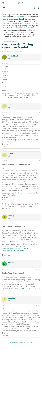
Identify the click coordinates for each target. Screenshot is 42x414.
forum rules (19, 17)
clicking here (26, 26)
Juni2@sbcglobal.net (26, 288)
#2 (39, 112)
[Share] (36, 63)
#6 (39, 305)
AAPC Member (8, 21)
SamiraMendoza (8, 51)
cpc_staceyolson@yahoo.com (13, 140)
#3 (39, 161)
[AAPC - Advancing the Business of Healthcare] (21, 3)
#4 (39, 223)
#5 (39, 270)
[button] (3, 8)
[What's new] (35, 8)
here (26, 32)
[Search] (3, 3)
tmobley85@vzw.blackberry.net (14, 251)
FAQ (4, 17)
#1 (39, 63)
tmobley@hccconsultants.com (14, 248)
